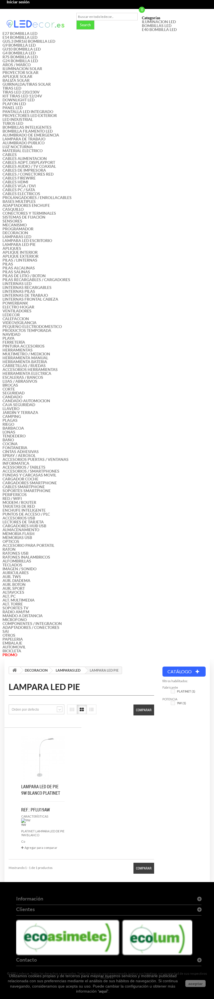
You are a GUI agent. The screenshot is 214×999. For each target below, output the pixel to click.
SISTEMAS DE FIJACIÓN (24, 217)
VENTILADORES (17, 311)
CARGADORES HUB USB (24, 526)
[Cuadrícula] (82, 709)
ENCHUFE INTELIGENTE (24, 510)
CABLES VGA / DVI (19, 186)
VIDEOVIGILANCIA (20, 322)
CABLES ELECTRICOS (21, 193)
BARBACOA (13, 428)
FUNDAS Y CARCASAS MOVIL (29, 475)
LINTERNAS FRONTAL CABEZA (30, 299)
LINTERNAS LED (17, 283)
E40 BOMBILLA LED (159, 29)
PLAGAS (10, 420)
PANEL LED (13, 108)
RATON (9, 549)
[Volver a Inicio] (14, 670)
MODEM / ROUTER (19, 502)
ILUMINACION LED (159, 22)
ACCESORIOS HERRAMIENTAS (30, 369)
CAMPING (12, 416)
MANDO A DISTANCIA (23, 616)
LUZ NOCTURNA (18, 147)
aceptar (195, 983)
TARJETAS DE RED (19, 506)
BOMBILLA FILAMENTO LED (28, 131)
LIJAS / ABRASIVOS (20, 381)
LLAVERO (11, 408)
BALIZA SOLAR (16, 80)
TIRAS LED (12, 88)
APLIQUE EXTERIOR (20, 256)
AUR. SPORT (14, 588)
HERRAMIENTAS (18, 350)
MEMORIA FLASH (19, 533)
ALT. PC (9, 596)
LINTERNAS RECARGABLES (27, 287)
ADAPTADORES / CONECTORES (31, 627)
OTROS (9, 635)
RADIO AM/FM (16, 612)
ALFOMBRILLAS (17, 561)
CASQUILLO (13, 209)
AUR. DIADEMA (16, 580)
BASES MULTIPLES (19, 201)
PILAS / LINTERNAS (20, 260)
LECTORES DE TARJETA (23, 522)
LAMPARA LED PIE (19, 244)
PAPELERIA (13, 639)
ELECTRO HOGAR (18, 307)
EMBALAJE (12, 643)
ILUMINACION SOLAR (22, 68)
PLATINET (186, 691)
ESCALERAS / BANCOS (23, 377)
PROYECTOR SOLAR (20, 72)
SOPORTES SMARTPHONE (27, 490)
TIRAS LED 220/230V (21, 92)
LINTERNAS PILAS (19, 291)
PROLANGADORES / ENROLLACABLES (37, 197)
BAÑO (8, 440)
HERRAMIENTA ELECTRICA (27, 373)
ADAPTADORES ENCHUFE (26, 205)
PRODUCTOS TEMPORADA (27, 330)
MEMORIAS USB (17, 537)
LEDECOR (11, 315)
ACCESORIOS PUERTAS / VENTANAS (36, 459)
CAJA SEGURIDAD (19, 405)
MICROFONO (15, 619)
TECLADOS (12, 565)
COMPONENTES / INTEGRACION (32, 623)
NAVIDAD (11, 334)
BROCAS (10, 385)
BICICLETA (12, 651)
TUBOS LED (13, 123)
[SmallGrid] (72, 709)
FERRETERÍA (14, 342)
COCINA (10, 444)
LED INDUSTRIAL (18, 119)
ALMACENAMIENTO (21, 530)
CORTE (9, 389)
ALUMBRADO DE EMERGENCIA (31, 135)
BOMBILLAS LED (156, 25)
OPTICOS (11, 541)
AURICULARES (16, 573)
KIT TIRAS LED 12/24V (22, 96)
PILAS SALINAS (16, 272)
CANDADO (12, 397)
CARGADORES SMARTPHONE (30, 483)
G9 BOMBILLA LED (19, 45)
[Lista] (91, 709)
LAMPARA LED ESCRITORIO (27, 240)
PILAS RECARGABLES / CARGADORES (36, 279)
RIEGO (8, 424)
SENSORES (12, 221)
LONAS (9, 432)
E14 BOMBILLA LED (20, 37)
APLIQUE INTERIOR (20, 252)
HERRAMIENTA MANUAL (25, 358)
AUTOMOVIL (14, 647)
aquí (103, 991)
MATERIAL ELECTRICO (23, 150)
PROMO (10, 655)
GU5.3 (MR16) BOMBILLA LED (29, 41)
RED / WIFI (12, 498)
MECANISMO (15, 225)
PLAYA (8, 338)
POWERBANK (15, 303)
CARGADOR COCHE (20, 479)
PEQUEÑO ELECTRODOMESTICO (32, 326)
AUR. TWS (12, 576)
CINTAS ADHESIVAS (21, 451)
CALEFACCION (16, 319)
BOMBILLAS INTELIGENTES (27, 127)
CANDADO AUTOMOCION (26, 401)
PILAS (8, 264)
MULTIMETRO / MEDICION (26, 354)
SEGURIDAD (14, 393)
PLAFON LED (14, 104)
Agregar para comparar (41, 847)
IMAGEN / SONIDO (20, 569)
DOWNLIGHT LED (19, 100)
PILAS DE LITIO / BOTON (24, 276)
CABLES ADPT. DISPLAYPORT (29, 162)
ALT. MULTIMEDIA (19, 600)
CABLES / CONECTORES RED (28, 174)
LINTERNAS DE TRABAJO (25, 295)
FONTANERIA (15, 447)
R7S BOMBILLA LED (20, 57)
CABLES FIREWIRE (19, 178)
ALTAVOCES (13, 592)
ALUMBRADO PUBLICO (24, 143)
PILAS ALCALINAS (19, 268)
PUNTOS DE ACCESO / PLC (26, 514)
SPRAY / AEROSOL (19, 455)
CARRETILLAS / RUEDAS (24, 365)
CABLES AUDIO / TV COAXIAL (29, 166)
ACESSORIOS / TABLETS (24, 467)
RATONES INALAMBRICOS (26, 557)
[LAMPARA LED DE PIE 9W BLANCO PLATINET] (43, 758)
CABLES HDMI (15, 182)
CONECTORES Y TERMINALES (29, 213)
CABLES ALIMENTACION (25, 158)
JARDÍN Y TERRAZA (20, 412)
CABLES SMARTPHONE (24, 487)
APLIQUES (12, 248)
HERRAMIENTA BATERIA (25, 362)
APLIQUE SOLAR (17, 76)
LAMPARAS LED (17, 236)
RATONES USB (15, 553)
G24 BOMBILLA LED (20, 61)
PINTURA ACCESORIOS (24, 346)
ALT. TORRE (13, 604)
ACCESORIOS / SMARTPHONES (31, 471)
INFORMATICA (16, 463)
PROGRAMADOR (18, 229)
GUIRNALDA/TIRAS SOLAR (27, 84)
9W (181, 703)
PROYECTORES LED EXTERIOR (30, 115)
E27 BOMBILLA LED (20, 33)
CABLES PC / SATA (19, 190)
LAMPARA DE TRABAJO (24, 139)
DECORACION (15, 233)
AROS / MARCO (17, 65)
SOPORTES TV (15, 608)
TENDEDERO (14, 436)
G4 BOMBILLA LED (19, 53)
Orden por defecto (25, 709)
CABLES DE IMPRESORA (24, 170)
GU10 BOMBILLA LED (22, 49)
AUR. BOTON (14, 584)
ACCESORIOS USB (19, 518)
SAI (6, 631)
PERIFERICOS (15, 494)
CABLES (10, 154)
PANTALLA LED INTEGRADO (28, 111)
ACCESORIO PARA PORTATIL (28, 545)
